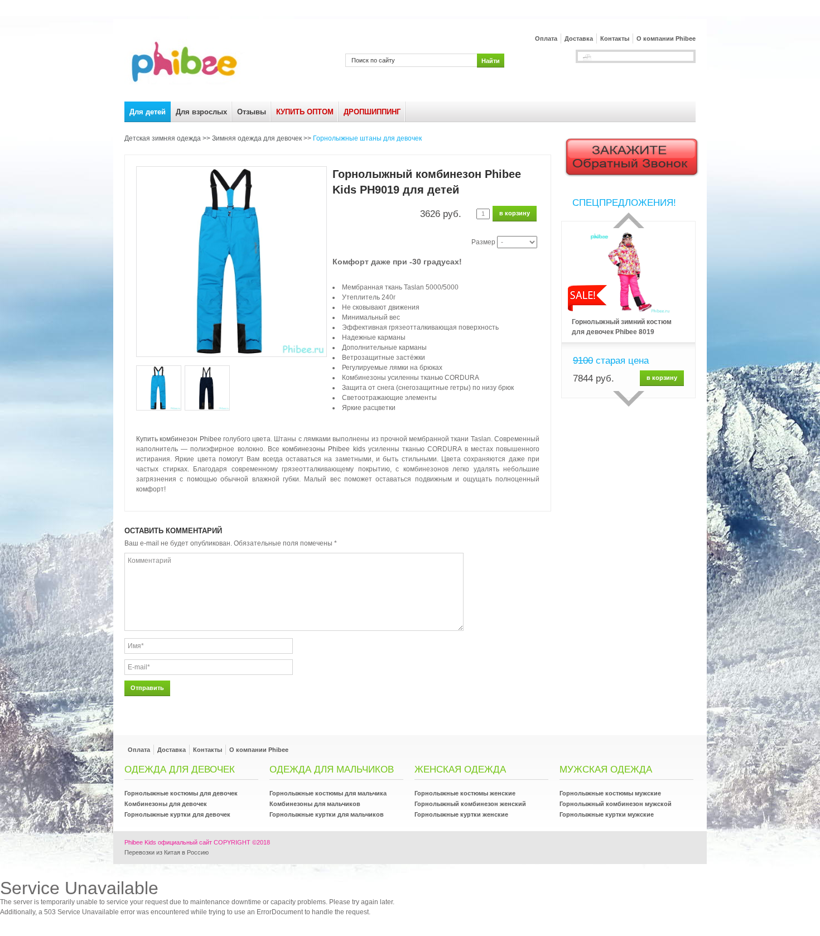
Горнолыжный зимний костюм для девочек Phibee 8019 (622, 327)
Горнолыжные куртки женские (461, 814)
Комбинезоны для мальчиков (314, 803)
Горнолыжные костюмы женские (464, 793)
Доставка (579, 38)
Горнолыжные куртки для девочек (177, 814)
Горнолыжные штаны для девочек (367, 138)
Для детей (147, 112)
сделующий (628, 399)
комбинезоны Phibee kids (323, 449)
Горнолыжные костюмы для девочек (181, 793)
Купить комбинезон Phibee (178, 439)
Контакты (614, 38)
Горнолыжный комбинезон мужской (615, 803)
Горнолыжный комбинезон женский (470, 803)
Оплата (546, 38)
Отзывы (251, 112)
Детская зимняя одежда (162, 138)
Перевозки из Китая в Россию (166, 852)
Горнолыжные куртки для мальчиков (326, 814)
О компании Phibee (666, 38)
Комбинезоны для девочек (165, 803)
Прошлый (628, 220)
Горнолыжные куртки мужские (606, 814)
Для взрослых (201, 112)
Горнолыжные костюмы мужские (610, 793)
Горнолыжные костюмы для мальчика (328, 793)
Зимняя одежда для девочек (257, 138)
